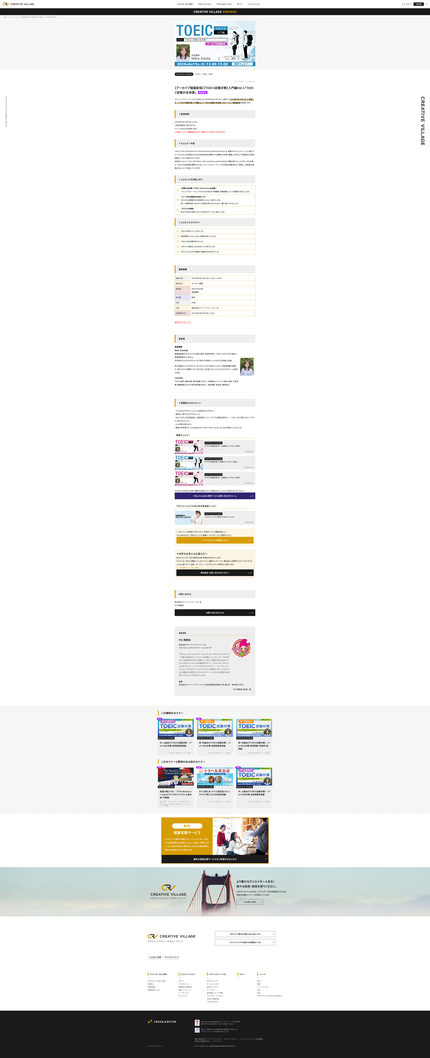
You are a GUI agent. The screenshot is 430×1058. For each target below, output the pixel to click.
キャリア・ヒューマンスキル (184, 74)
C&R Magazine (212, 1002)
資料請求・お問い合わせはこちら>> (215, 572)
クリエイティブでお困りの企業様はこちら (245, 942)
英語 (205, 74)
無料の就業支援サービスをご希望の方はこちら (215, 859)
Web (259, 981)
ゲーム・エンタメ (262, 987)
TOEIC (198, 74)
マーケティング (184, 993)
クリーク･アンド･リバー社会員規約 (252, 1039)
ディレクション (183, 996)
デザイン (181, 981)
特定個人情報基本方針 (202, 1041)
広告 (258, 990)
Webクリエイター (213, 981)
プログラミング (184, 984)
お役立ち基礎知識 (213, 999)
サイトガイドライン (172, 957)
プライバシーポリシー (230, 1039)
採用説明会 (152, 987)
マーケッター (211, 990)
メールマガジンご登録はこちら (215, 540)
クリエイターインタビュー (215, 996)
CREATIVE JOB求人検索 (156, 981)
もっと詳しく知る (250, 902)
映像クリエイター (213, 987)
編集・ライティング (185, 990)
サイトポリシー (217, 1041)
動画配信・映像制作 (185, 987)
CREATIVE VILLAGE (215, 12)
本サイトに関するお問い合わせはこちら (245, 934)
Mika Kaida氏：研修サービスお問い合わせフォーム (215, 496)
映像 (258, 984)
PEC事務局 (185, 640)
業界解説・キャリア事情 (215, 993)
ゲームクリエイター (213, 984)
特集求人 (151, 984)
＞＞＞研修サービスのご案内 (187, 568)
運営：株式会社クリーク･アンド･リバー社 (208, 1039)
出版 (258, 993)
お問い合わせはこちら (215, 612)
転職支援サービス (154, 990)
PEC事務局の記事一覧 (242, 689)
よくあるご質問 (155, 957)
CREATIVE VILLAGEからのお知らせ (269, 996)
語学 (211, 74)
